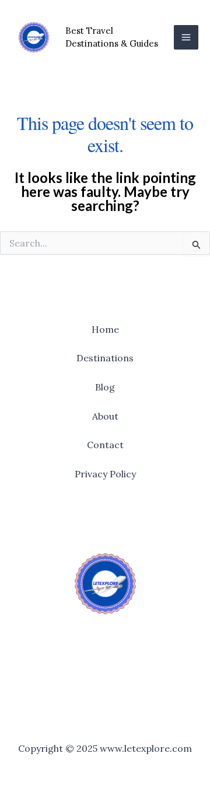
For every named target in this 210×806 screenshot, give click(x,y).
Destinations (105, 358)
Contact (105, 444)
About (105, 416)
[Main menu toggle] (186, 37)
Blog (105, 387)
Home (105, 329)
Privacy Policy (105, 474)
